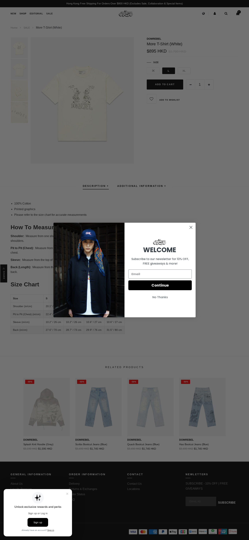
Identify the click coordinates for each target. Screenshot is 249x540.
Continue (160, 285)
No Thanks (160, 297)
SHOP (23, 13)
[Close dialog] (191, 227)
